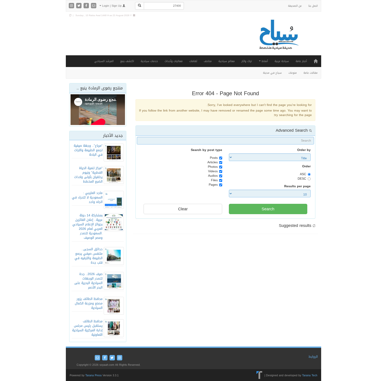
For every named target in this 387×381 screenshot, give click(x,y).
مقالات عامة (310, 72)
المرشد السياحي (104, 61)
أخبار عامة (301, 61)
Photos (213, 167)
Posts (214, 158)
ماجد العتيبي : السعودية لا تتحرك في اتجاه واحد (87, 197)
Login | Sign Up (112, 5)
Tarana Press (93, 375)
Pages (213, 185)
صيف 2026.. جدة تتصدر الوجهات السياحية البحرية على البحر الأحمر (88, 281)
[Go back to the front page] (279, 39)
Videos (213, 171)
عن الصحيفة (295, 5)
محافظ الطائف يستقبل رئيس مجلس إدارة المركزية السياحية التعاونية (87, 328)
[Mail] (93, 6)
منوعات (292, 72)
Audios (213, 176)
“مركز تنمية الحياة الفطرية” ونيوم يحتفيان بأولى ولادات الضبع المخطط (88, 175)
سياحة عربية (282, 61)
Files (214, 180)
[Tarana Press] (259, 375)
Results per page (297, 186)
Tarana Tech (309, 375)
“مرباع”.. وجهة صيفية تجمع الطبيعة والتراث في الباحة (88, 150)
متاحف (208, 61)
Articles (212, 162)
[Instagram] (72, 6)
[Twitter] (79, 6)
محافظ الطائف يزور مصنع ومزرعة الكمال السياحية (89, 303)
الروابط (313, 357)
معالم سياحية (226, 61)
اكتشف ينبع (127, 61)
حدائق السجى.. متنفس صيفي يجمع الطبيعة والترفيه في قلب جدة (89, 256)
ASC (303, 174)
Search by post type (206, 150)
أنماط (264, 61)
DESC (302, 179)
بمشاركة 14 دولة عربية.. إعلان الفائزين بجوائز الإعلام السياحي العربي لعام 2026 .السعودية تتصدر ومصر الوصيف (87, 226)
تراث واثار (246, 61)
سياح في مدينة (272, 72)
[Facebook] (86, 6)
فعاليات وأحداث (174, 61)
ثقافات (193, 61)
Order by (304, 150)
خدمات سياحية (149, 61)
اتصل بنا (313, 5)
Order (306, 166)
